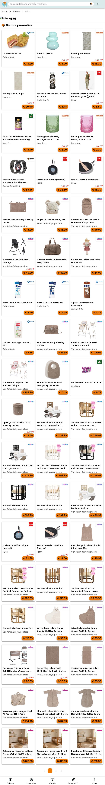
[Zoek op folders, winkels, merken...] (91, 4)
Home (4, 11)
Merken (16, 11)
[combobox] (48, 4)
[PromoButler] (4, 4)
